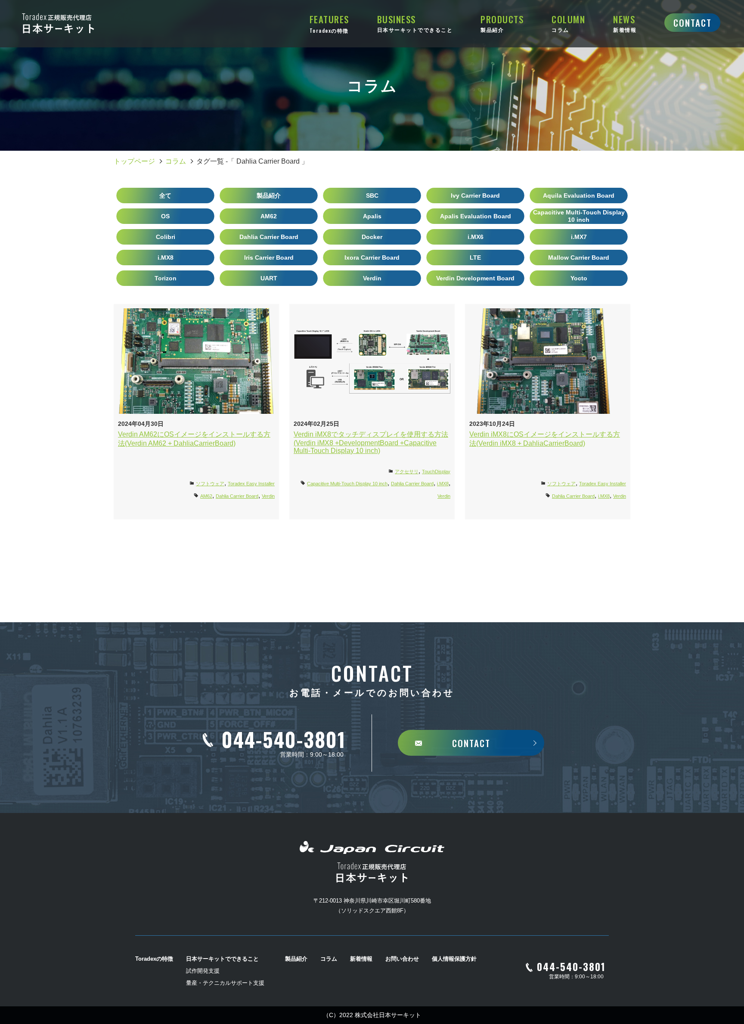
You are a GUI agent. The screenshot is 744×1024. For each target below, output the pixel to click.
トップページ (134, 161)
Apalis (372, 216)
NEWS (624, 23)
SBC (372, 195)
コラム (175, 161)
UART (268, 278)
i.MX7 (579, 236)
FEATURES (329, 23)
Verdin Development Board (475, 278)
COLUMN (568, 23)
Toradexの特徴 (154, 959)
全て (165, 195)
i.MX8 (166, 257)
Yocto (578, 278)
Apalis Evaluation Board (475, 216)
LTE (475, 257)
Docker (372, 236)
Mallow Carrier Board (578, 257)
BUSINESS (415, 23)
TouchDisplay (436, 471)
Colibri (165, 236)
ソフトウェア (210, 483)
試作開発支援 (203, 971)
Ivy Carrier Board (475, 195)
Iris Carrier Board (269, 257)
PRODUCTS (502, 23)
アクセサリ (406, 471)
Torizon (166, 278)
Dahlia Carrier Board (268, 236)
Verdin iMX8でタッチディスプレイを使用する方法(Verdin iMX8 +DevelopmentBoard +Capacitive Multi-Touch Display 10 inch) (371, 442)
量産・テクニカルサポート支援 (225, 983)
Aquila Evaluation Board (578, 195)
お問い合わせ (402, 959)
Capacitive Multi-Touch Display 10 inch (579, 216)
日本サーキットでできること (222, 959)
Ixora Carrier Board (372, 257)
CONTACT (692, 22)
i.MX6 (476, 236)
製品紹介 (269, 195)
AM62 (268, 216)
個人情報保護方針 (454, 959)
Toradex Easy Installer (251, 483)
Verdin (372, 278)
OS (165, 216)
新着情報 (361, 959)
